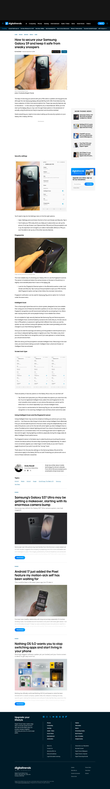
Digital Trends (10, 26)
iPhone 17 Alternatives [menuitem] (76, 29)
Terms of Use (74, 776)
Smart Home (50, 733)
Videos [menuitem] (88, 24)
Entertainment (51, 736)
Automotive (50, 739)
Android (17, 481)
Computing (50, 725)
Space (77, 728)
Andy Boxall (18, 51)
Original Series (79, 739)
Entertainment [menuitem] (55, 24)
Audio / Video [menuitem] (65, 24)
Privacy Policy (76, 187)
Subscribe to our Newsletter (82, 745)
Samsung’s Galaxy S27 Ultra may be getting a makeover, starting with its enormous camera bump (86, 118)
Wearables (78, 725)
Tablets (77, 723)
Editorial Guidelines (51, 753)
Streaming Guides (80, 731)
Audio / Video (50, 731)
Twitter (50, 717)
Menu (3, 23)
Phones (49, 723)
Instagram (47, 717)
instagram (25, 470)
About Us (49, 745)
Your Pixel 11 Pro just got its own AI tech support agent (85, 144)
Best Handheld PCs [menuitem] (50, 29)
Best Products (78, 733)
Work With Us (74, 770)
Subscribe (89, 184)
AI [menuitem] (26, 24)
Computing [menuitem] (32, 24)
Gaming (49, 728)
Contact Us (50, 748)
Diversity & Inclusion (75, 773)
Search (107, 23)
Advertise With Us (51, 751)
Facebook (44, 717)
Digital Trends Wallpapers (81, 751)
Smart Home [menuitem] (80, 24)
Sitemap (87, 773)
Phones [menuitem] (40, 24)
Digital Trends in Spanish (81, 753)
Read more (20, 558)
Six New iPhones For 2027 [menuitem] (27, 29)
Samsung (58, 481)
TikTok (56, 717)
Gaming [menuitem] (46, 24)
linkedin (27, 470)
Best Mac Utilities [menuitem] (40, 29)
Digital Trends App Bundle (81, 756)
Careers (72, 767)
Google (34, 481)
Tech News (17, 484)
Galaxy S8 (47, 282)
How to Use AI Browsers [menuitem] (63, 29)
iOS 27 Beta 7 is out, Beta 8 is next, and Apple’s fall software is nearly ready (86, 155)
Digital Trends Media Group (24, 782)
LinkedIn (63, 717)
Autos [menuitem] (73, 24)
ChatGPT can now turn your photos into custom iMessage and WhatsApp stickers (86, 136)
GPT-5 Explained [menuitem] (102, 29)
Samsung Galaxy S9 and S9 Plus (36, 101)
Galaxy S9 (25, 108)
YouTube (53, 717)
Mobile (22, 481)
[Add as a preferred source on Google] (56, 51)
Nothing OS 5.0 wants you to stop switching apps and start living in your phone (86, 127)
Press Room (87, 770)
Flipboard (66, 717)
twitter (30, 470)
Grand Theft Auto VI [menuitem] (14, 29)
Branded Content (79, 748)
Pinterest (60, 717)
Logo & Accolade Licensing (53, 756)
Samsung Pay (43, 295)
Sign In (101, 23)
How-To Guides (79, 736)
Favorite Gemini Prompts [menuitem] (90, 29)
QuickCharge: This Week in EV (46, 481)
